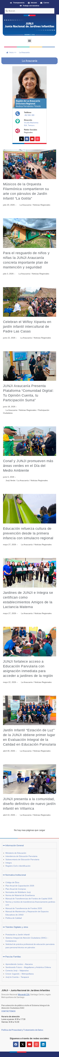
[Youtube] (32, 139)
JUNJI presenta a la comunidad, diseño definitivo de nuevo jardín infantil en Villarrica (29, 803)
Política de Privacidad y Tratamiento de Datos (22, 1030)
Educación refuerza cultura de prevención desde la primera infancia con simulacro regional (28, 533)
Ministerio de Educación (15, 853)
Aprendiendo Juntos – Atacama (19, 964)
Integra (8, 863)
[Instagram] (37, 139)
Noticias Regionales (41, 205)
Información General (14, 845)
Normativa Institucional (15, 875)
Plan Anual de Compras (15, 889)
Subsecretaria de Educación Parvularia (22, 859)
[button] (29, 40)
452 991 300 (29, 115)
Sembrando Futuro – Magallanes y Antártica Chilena (28, 967)
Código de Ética (12, 882)
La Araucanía (25, 205)
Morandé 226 (24, 994)
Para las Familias (13, 956)
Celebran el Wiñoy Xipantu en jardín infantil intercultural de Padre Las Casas (27, 326)
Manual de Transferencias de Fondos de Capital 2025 (28, 898)
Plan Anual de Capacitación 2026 (19, 886)
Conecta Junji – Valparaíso (17, 970)
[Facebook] (27, 139)
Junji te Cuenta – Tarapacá (17, 977)
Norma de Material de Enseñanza (20, 895)
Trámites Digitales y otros (16, 927)
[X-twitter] (21, 139)
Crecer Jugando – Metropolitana (19, 974)
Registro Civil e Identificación (17, 866)
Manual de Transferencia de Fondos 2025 (23, 908)
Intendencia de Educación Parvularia (21, 856)
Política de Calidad (13, 918)
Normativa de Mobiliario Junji (18, 892)
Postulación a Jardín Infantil (17, 934)
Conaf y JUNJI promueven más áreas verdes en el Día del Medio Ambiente (28, 465)
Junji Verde (10, 480)
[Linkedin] (43, 1044)
